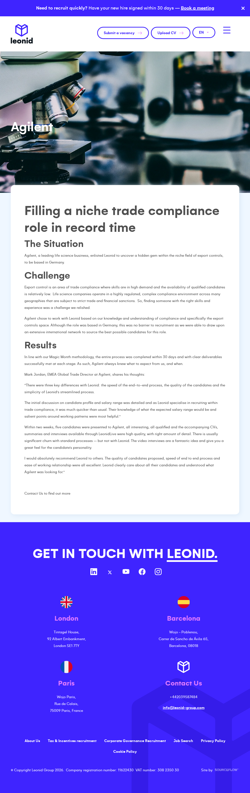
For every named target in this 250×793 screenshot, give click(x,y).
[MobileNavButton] (226, 30)
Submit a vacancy (119, 33)
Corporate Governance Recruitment (135, 741)
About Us (32, 741)
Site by (220, 770)
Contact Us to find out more (47, 493)
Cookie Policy (125, 752)
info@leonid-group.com (184, 708)
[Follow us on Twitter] (110, 572)
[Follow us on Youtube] (126, 572)
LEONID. (192, 554)
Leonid (22, 34)
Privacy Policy (213, 741)
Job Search (183, 741)
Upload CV (166, 33)
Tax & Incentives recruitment (72, 741)
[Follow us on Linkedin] (94, 572)
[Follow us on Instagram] (158, 572)
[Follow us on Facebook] (142, 572)
